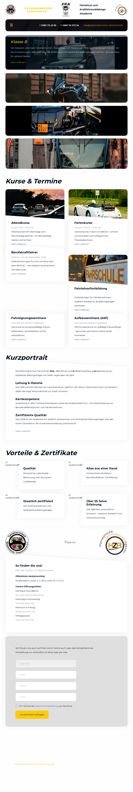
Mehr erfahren (18, 62)
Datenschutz (21, 749)
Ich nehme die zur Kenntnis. (46, 706)
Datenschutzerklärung (46, 706)
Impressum (38, 749)
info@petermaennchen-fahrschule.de (103, 25)
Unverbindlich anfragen (32, 715)
